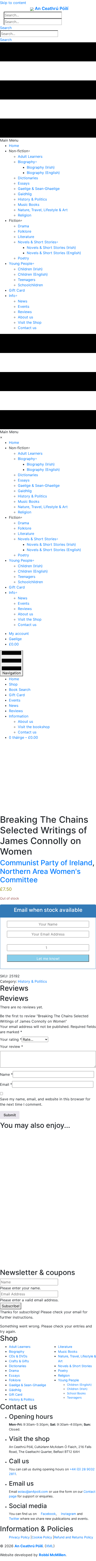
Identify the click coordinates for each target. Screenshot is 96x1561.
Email (6, 1084)
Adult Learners (20, 1347)
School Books (76, 1393)
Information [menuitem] (18, 716)
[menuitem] (19, 633)
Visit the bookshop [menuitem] (34, 727)
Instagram (68, 1514)
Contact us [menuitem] (27, 732)
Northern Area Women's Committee (40, 875)
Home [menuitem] (14, 679)
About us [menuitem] (25, 721)
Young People (68, 1380)
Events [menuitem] (14, 700)
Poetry (63, 1370)
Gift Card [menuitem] (17, 695)
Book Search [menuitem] (19, 689)
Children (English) (79, 1384)
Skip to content (13, 2)
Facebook (48, 1514)
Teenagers (74, 1397)
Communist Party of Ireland (46, 862)
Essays (14, 1375)
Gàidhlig (15, 1390)
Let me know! (48, 958)
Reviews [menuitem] (16, 711)
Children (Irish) (77, 1389)
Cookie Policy (42, 1537)
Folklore (15, 1380)
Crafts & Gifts (19, 1361)
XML (49, 1546)
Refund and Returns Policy (73, 1537)
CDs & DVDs (18, 1356)
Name (6, 1074)
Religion (64, 1375)
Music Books (67, 1351)
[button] (6, 27)
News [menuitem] (13, 705)
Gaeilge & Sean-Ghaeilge (27, 1385)
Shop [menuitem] (13, 684)
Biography (16, 1351)
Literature (65, 1347)
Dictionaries (17, 1366)
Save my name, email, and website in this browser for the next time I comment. (45, 1102)
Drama (14, 1370)
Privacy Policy (19, 1537)
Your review (11, 1046)
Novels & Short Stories (75, 1366)
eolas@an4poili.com (33, 1491)
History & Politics (32, 981)
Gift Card (15, 1394)
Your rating (11, 1039)
